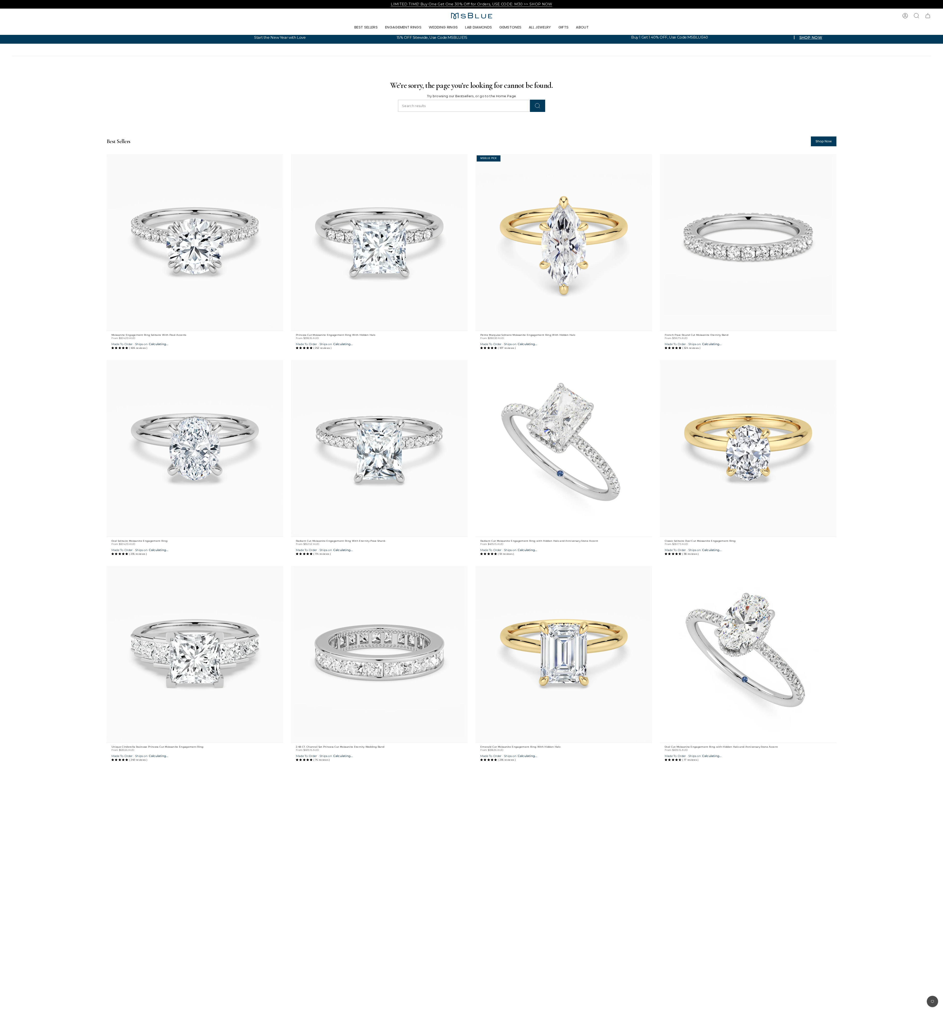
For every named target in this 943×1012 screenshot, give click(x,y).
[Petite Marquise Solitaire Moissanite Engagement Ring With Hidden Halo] (563, 242)
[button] (403, 27)
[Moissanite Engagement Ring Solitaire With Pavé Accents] (195, 242)
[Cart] (927, 16)
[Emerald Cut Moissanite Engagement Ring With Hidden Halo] (563, 654)
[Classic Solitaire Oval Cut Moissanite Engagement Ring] (748, 448)
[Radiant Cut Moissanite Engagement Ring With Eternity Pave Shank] (379, 448)
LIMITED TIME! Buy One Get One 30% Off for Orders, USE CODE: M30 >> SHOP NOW (471, 4)
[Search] (537, 106)
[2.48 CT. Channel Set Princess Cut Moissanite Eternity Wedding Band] (379, 654)
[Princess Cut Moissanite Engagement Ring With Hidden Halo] (379, 242)
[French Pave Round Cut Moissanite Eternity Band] (748, 242)
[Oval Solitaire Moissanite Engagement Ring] (195, 448)
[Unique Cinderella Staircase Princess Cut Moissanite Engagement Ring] (195, 654)
